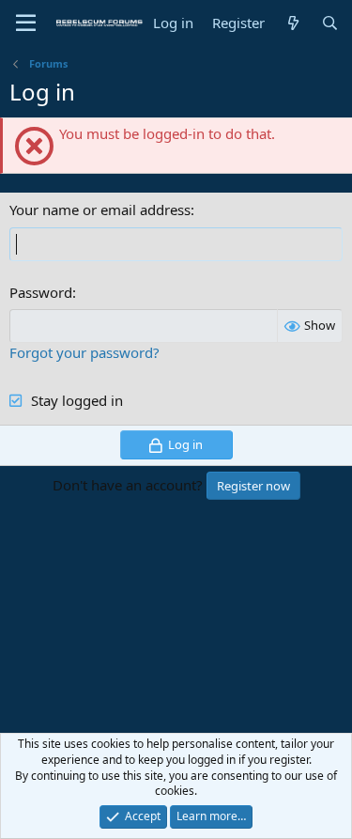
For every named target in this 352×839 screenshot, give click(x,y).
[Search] (330, 23)
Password (40, 292)
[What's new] (292, 23)
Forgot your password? (84, 352)
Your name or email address (100, 209)
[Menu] (26, 23)
